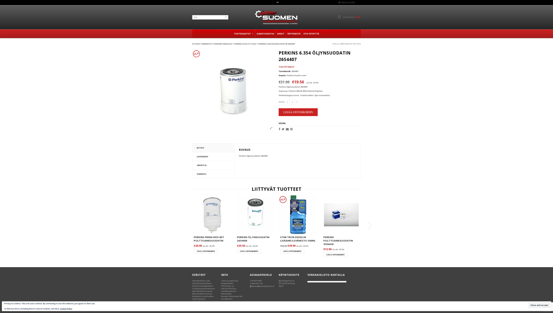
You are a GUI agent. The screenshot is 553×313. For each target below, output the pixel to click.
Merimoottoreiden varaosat (217, 44)
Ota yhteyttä (311, 33)
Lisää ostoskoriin (298, 112)
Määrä (282, 102)
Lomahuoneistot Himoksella (228, 292)
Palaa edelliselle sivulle (347, 44)
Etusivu (196, 44)
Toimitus (201, 174)
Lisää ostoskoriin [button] (206, 251)
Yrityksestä (293, 33)
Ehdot (280, 33)
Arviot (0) (202, 165)
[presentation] (183, 226)
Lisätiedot (202, 156)
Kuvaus (200, 147)
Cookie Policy (66, 309)
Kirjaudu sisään (348, 2)
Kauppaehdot (227, 283)
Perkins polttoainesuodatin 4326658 (338, 240)
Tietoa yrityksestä (229, 281)
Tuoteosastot (242, 33)
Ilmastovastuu (265, 33)
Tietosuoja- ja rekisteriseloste (228, 287)
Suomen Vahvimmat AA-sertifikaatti (232, 297)
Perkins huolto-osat (245, 44)
